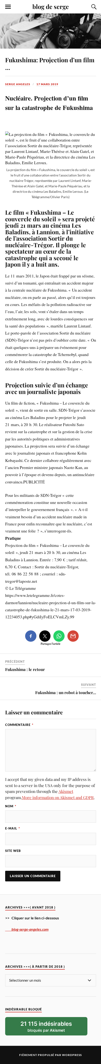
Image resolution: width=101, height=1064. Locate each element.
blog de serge (50, 6)
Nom (10, 806)
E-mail (12, 828)
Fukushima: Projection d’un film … (49, 63)
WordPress (72, 1055)
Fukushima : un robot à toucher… (65, 692)
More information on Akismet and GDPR (58, 797)
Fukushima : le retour (25, 669)
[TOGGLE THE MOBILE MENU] (8, 6)
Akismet (65, 791)
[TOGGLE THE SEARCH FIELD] (93, 6)
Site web (13, 851)
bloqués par (46, 1026)
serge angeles (17, 84)
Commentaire (19, 725)
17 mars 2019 (47, 84)
